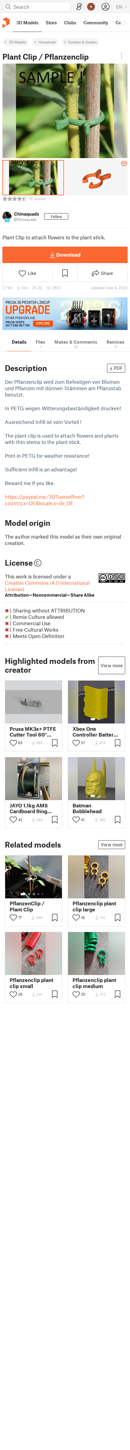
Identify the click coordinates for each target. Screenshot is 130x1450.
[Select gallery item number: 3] (34, 894)
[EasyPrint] (79, 7)
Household (47, 42)
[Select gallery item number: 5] (43, 894)
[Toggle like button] (13, 743)
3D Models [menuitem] (27, 22)
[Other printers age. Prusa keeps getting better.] (65, 313)
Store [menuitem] (51, 22)
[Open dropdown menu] (121, 56)
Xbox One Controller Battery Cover (94, 731)
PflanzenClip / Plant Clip (27, 906)
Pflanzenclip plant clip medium (94, 983)
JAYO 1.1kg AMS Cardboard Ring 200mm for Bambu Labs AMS (33, 808)
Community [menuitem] (95, 22)
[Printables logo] (6, 22)
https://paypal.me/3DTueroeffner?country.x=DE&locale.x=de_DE (45, 500)
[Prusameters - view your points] (91, 7)
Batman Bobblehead (87, 808)
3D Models (17, 42)
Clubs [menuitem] (70, 22)
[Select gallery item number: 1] (92, 719)
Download (68, 254)
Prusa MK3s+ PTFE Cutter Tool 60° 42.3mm (33, 731)
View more (112, 665)
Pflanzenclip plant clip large (94, 906)
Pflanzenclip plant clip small (31, 983)
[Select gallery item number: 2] (99, 719)
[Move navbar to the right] (124, 22)
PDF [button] (118, 368)
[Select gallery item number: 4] (38, 894)
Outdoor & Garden (82, 42)
